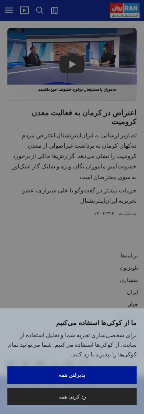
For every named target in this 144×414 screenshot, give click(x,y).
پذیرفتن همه (72, 374)
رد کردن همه (72, 396)
